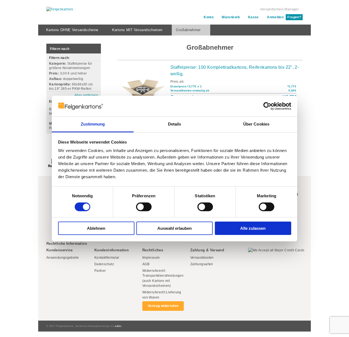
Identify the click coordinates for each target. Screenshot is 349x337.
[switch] (144, 206)
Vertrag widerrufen (163, 306)
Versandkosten (202, 258)
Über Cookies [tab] (256, 124)
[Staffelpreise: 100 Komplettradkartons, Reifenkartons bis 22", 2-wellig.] (143, 87)
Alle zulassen (253, 228)
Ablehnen (96, 228)
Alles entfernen (86, 95)
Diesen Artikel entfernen (96, 68)
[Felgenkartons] (59, 9)
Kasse (253, 17)
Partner (100, 271)
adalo (118, 326)
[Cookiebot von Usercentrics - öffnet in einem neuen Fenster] (267, 106)
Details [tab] (174, 124)
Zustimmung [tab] (93, 124)
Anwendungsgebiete (62, 258)
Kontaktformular (106, 258)
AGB (145, 264)
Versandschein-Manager (279, 9)
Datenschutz (104, 264)
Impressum (151, 258)
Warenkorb (231, 17)
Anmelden (275, 17)
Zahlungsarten (201, 264)
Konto (208, 17)
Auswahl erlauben (174, 228)
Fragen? (294, 17)
